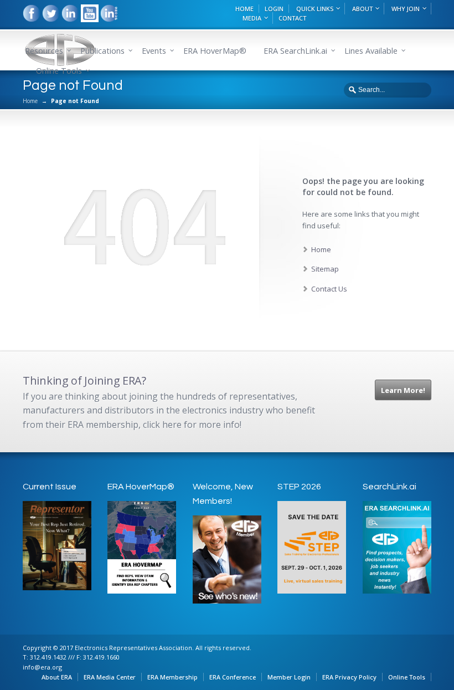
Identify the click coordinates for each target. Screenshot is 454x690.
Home (30, 101)
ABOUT (362, 8)
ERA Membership (172, 677)
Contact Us (329, 289)
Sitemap (325, 269)
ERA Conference (232, 677)
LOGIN (274, 8)
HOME (244, 8)
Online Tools (406, 677)
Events (154, 50)
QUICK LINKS (314, 8)
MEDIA (252, 18)
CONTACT (292, 18)
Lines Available (371, 50)
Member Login (289, 677)
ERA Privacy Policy (349, 677)
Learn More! (403, 390)
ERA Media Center (110, 677)
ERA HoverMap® (214, 50)
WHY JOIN (405, 8)
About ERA (57, 677)
